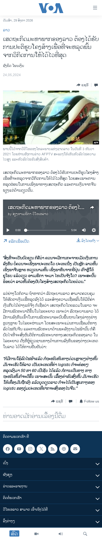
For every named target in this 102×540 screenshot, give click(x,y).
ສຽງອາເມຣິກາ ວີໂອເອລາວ (30, 214)
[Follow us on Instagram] (30, 449)
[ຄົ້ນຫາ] (85, 534)
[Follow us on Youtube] (19, 449)
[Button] (82, 85)
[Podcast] (64, 449)
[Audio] (60, 534)
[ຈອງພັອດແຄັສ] (75, 449)
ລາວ (6, 30)
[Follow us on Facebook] (7, 449)
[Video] (36, 534)
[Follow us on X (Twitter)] (41, 449)
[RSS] (52, 449)
